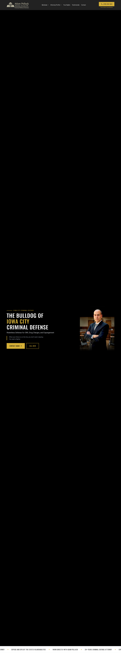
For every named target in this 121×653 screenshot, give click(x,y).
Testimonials (75, 5)
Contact (83, 5)
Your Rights (66, 5)
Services (44, 5)
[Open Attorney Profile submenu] (61, 5)
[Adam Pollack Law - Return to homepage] (18, 5)
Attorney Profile (55, 5)
